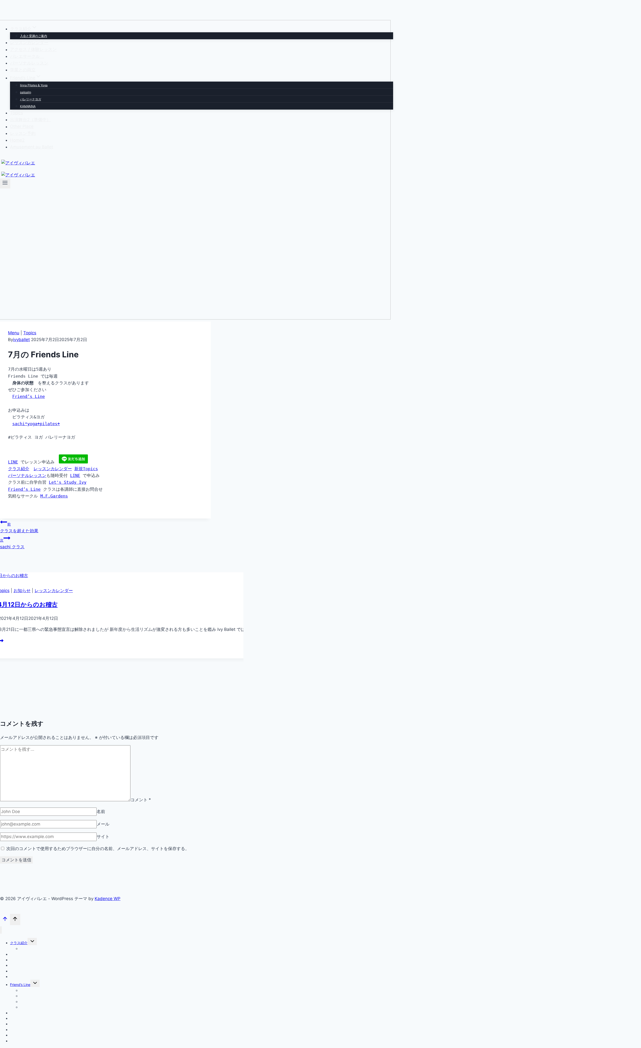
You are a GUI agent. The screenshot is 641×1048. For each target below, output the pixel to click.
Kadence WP (107, 898)
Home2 (17, 140)
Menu (13, 332)
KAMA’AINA (28, 106)
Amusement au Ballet (31, 146)
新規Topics (86, 468)
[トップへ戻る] (5, 920)
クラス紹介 (18, 468)
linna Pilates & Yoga (34, 85)
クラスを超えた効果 (19, 527)
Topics (16, 112)
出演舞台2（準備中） (30, 119)
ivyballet (21, 339)
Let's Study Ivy (67, 482)
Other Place (22, 126)
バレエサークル (27, 56)
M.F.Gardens (54, 495)
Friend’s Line (28, 396)
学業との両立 (23, 69)
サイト (103, 836)
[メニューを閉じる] (1, 930)
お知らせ (22, 590)
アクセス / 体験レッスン (33, 49)
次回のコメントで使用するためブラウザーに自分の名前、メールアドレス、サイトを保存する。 (97, 848)
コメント (140, 799)
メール (103, 824)
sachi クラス (12, 543)
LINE (13, 461)
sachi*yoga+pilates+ (36, 423)
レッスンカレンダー (29, 42)
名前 (101, 811)
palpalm (25, 92)
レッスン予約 (23, 133)
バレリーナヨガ (30, 99)
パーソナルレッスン (29, 63)
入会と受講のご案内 (33, 36)
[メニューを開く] (5, 183)
